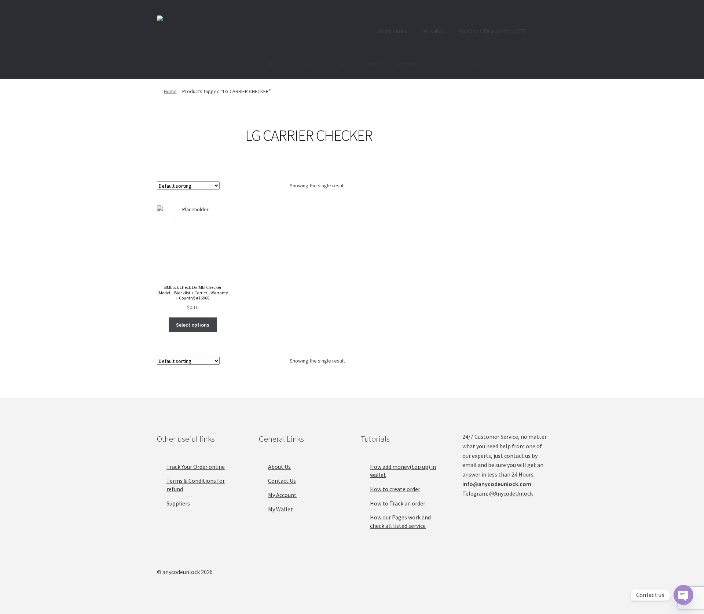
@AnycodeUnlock (511, 493)
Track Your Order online (195, 466)
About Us (371, 64)
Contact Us (409, 64)
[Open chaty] (683, 595)
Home (170, 91)
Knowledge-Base (289, 64)
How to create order (395, 489)
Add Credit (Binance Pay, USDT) (491, 30)
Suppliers (335, 64)
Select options (192, 324)
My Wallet (280, 509)
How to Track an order (397, 503)
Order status (392, 30)
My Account (282, 495)
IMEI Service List (177, 64)
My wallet (432, 30)
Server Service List (233, 64)
